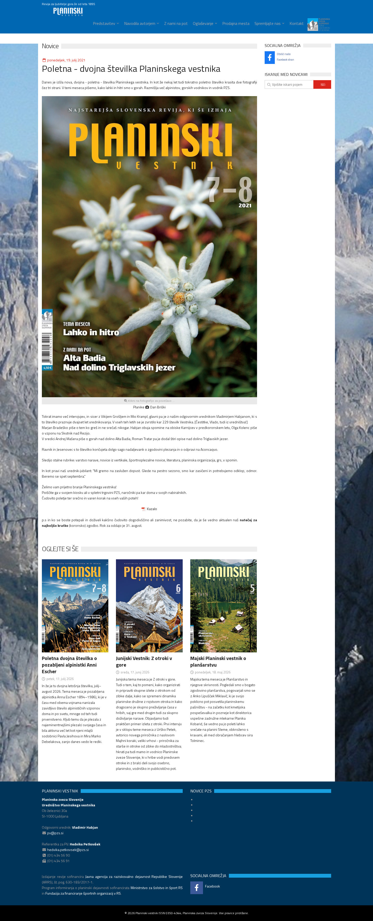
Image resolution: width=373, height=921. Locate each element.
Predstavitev (104, 23)
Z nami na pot (176, 23)
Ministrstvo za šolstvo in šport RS (157, 887)
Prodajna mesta (235, 23)
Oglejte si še (60, 549)
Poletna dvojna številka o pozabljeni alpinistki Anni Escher (69, 664)
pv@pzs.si (55, 833)
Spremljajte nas (268, 23)
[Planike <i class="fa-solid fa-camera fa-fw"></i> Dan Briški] (149, 246)
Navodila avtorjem (139, 23)
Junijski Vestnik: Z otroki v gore (144, 661)
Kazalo (151, 508)
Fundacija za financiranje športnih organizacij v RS (83, 893)
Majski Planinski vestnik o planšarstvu (218, 661)
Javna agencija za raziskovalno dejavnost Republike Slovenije (134, 876)
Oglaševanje (203, 23)
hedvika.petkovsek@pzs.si (68, 849)
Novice (50, 46)
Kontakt (297, 23)
